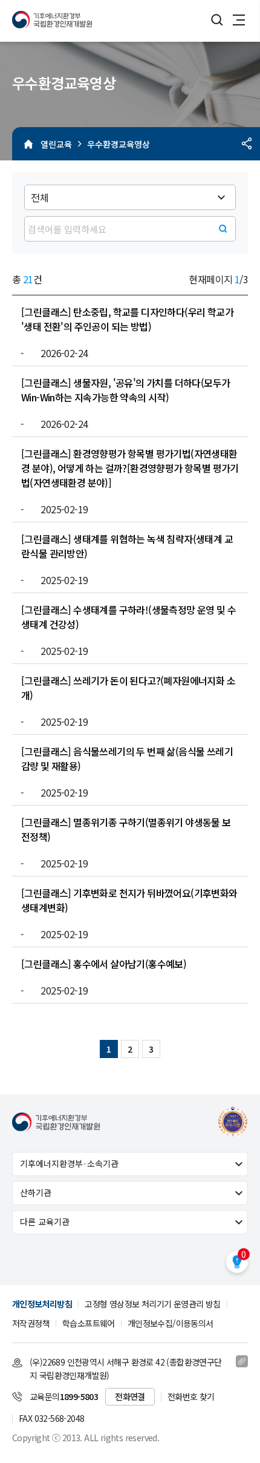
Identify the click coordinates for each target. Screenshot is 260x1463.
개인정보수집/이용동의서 (170, 1323)
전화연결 (130, 1396)
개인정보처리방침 (42, 1304)
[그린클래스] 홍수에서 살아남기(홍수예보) (103, 963)
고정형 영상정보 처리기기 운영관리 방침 (152, 1304)
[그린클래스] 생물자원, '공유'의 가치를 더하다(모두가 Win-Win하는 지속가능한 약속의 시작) (125, 389)
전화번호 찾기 (191, 1396)
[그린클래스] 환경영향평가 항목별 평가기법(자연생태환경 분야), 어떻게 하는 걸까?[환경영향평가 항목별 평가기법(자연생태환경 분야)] (130, 468)
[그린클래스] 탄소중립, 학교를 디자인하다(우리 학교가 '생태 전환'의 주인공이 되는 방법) (127, 319)
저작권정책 (31, 1323)
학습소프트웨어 (88, 1323)
